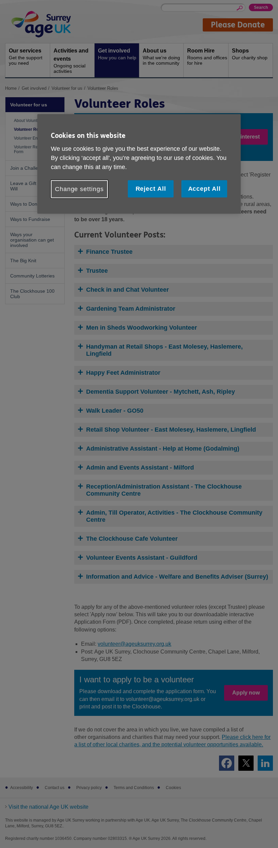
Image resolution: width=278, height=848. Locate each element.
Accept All (204, 188)
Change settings (79, 189)
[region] (139, 164)
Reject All (151, 188)
